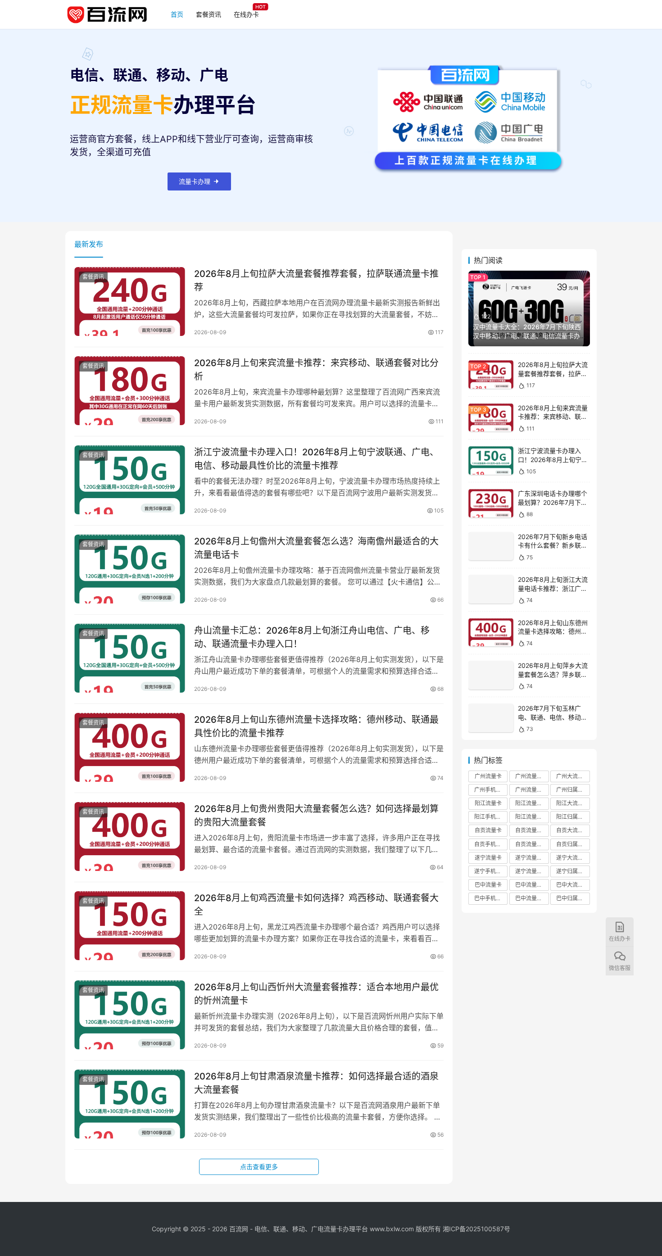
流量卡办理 (194, 181)
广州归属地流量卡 (572, 789)
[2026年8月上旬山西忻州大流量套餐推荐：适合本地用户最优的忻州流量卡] (129, 1015)
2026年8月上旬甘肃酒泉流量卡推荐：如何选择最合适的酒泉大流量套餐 (316, 1083)
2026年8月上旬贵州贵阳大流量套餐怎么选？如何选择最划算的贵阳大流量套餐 (316, 815)
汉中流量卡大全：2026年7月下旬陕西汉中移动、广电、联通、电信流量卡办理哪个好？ (527, 335)
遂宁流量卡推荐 (532, 857)
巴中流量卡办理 (532, 898)
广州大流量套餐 (572, 776)
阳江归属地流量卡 (572, 816)
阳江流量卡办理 (532, 816)
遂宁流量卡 (488, 857)
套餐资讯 (208, 14)
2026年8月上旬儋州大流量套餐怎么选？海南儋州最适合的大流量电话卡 (316, 548)
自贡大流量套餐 (572, 830)
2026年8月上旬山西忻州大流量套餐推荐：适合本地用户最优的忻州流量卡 (316, 994)
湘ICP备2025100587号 (476, 1229)
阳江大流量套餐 (572, 803)
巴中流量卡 (488, 884)
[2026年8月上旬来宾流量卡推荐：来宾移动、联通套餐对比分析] (129, 391)
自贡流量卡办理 (532, 844)
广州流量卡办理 (532, 789)
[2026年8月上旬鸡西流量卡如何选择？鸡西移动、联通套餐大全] (129, 926)
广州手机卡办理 (491, 789)
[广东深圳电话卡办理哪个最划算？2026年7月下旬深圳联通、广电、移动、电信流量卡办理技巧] (490, 503)
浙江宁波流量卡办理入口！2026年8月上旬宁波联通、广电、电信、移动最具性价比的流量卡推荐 (316, 459)
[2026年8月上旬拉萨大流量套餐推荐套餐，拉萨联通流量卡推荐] (129, 301)
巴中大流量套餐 (572, 884)
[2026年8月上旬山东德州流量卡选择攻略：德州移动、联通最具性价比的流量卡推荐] (129, 747)
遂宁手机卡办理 (491, 871)
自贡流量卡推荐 (532, 830)
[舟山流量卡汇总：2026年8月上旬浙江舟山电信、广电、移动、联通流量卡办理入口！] (129, 658)
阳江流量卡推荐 (532, 803)
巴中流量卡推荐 (532, 884)
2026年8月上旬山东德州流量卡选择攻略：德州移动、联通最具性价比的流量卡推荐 (316, 726)
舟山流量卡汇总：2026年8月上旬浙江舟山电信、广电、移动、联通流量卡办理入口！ (312, 637)
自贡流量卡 (488, 830)
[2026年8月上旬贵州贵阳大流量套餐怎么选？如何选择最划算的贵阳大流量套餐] (129, 836)
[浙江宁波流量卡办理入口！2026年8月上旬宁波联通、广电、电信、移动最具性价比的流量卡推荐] (129, 480)
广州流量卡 (488, 776)
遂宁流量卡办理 (532, 871)
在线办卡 (246, 14)
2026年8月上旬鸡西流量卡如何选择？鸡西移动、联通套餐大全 (316, 904)
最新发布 (88, 244)
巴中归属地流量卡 (572, 898)
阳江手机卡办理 (491, 816)
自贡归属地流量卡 (572, 844)
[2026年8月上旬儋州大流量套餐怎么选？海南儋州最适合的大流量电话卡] (129, 569)
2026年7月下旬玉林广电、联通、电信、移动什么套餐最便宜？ (552, 717)
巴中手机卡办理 (491, 898)
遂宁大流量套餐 (572, 857)
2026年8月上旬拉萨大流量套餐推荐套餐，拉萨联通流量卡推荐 (316, 280)
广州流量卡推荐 (532, 776)
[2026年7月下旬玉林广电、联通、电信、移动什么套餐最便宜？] (490, 718)
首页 (177, 14)
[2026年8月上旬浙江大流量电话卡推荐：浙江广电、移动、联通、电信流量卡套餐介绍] (490, 589)
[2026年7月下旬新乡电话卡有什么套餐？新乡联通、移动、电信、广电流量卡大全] (490, 546)
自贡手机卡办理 (491, 844)
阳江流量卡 (488, 803)
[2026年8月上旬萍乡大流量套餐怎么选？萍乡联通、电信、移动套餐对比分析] (490, 675)
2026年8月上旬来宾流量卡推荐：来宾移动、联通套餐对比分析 (316, 369)
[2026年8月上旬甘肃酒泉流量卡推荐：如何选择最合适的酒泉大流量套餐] (129, 1104)
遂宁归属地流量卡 (572, 871)
